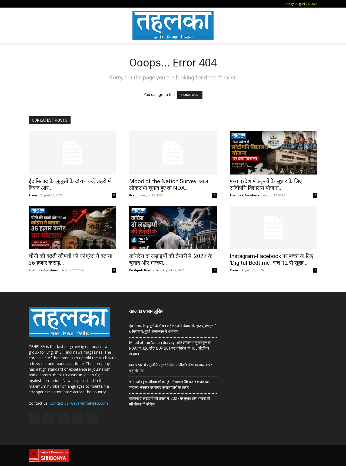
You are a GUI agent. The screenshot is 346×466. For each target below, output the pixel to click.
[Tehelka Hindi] (173, 25)
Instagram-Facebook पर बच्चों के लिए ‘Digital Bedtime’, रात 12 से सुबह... (271, 259)
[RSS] (59, 4)
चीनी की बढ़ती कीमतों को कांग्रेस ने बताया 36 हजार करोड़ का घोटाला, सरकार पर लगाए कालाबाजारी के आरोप (169, 385)
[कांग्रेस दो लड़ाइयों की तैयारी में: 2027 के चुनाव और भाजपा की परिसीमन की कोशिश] (173, 227)
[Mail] (50, 4)
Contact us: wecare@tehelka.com (78, 403)
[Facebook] (41, 4)
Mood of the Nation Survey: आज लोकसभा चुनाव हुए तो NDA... (168, 184)
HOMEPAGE (189, 95)
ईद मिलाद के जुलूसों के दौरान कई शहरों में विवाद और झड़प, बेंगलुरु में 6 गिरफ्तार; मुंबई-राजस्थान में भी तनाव (172, 329)
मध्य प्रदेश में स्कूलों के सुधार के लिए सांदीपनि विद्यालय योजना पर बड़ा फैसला (170, 368)
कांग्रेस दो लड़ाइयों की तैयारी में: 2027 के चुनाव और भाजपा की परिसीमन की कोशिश (169, 401)
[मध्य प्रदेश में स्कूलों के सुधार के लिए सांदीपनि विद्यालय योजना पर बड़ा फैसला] (273, 153)
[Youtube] (76, 4)
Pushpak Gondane (244, 195)
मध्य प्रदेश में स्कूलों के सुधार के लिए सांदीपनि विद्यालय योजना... (266, 184)
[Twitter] (68, 4)
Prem (33, 195)
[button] (33, 4)
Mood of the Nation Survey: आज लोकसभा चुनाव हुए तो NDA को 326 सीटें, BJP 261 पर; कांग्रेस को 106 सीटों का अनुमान (170, 348)
